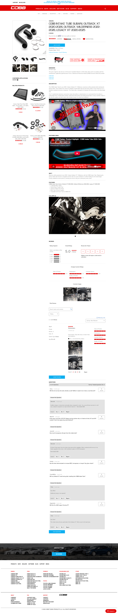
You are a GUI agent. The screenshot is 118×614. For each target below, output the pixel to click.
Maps (46, 8)
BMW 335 (78, 582)
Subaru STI (14, 575)
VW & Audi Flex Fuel (65, 585)
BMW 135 (78, 583)
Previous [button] (50, 214)
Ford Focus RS (31, 585)
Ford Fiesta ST (31, 575)
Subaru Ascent (15, 582)
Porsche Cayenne (48, 575)
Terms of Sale (31, 604)
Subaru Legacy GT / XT (17, 578)
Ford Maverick (31, 582)
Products (39, 8)
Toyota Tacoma (47, 586)
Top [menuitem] (39, 13)
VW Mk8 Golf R (63, 579)
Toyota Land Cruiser (49, 583)
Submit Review (57, 377)
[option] (29, 37)
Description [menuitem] (53, 13)
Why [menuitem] (59, 13)
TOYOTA (45, 581)
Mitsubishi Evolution (82, 578)
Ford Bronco (31, 583)
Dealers (53, 8)
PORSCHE (45, 571)
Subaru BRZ (14, 581)
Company (13, 597)
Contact (45, 597)
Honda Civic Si (80, 576)
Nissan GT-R (79, 579)
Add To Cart (57, 45)
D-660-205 (51, 75)
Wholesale (46, 603)
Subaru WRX (14, 573)
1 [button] (75, 236)
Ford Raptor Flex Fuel (34, 581)
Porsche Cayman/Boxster (50, 576)
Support (73, 8)
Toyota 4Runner (48, 584)
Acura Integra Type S (82, 573)
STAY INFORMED (59, 554)
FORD (28, 571)
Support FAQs (31, 597)
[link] (56, 38)
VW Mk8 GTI (62, 576)
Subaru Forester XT (17, 576)
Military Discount (48, 601)
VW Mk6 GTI (62, 573)
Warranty (46, 600)
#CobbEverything (16, 603)
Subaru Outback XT (16, 579)
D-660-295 (51, 78)
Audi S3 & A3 (62, 582)
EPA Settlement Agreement (32, 599)
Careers (13, 599)
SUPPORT (15, 2)
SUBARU (13, 571)
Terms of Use (31, 603)
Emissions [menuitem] (44, 13)
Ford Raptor (31, 579)
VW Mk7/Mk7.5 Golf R (65, 578)
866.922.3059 (22, 2)
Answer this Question (55, 397)
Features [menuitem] (65, 13)
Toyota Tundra (47, 587)
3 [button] (79, 236)
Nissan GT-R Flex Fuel (82, 581)
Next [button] (104, 214)
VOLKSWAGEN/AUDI (64, 571)
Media (80, 8)
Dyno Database (15, 601)
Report (67, 411)
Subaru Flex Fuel (16, 583)
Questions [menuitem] (79, 13)
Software (61, 8)
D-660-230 (51, 77)
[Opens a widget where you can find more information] (110, 611)
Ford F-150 (30, 578)
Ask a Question (57, 531)
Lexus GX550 (46, 589)
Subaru (14, 79)
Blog (67, 8)
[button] (101, 390)
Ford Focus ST (31, 573)
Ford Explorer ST (32, 586)
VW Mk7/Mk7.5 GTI (64, 575)
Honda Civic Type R (81, 575)
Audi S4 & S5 (62, 581)
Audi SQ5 (61, 583)
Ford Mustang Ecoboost (34, 576)
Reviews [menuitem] (72, 13)
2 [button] (77, 236)
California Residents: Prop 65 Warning (58, 52)
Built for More (31, 588)
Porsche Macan (47, 573)
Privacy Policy (31, 601)
